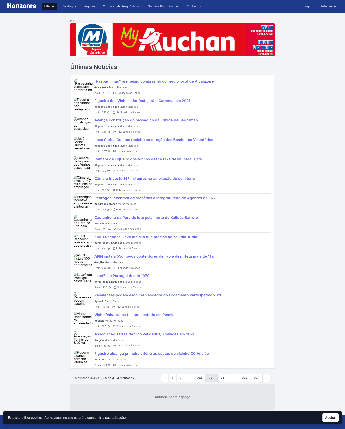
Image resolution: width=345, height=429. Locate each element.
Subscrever (328, 6)
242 (211, 378)
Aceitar (330, 418)
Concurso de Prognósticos (121, 6)
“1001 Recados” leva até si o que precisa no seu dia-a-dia (145, 237)
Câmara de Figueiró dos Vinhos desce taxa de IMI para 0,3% (148, 159)
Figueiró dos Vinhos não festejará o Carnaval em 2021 (142, 101)
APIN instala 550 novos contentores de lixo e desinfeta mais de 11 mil (155, 256)
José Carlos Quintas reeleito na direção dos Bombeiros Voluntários (153, 140)
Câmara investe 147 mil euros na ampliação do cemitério (144, 178)
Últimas (49, 6)
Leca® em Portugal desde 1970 (122, 276)
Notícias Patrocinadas (163, 6)
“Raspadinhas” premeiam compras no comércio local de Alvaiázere (154, 81)
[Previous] (165, 378)
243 (223, 378)
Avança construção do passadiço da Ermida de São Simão (146, 120)
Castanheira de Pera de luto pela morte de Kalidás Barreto (146, 217)
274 (244, 378)
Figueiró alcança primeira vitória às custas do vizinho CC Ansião (151, 353)
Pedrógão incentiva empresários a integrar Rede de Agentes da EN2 (155, 198)
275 (256, 378)
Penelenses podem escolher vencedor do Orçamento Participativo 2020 (158, 295)
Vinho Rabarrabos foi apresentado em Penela (134, 315)
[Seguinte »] (266, 378)
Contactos (194, 6)
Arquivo (89, 6)
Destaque (69, 6)
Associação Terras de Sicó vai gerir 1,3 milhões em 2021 (144, 334)
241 (199, 378)
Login (307, 6)
